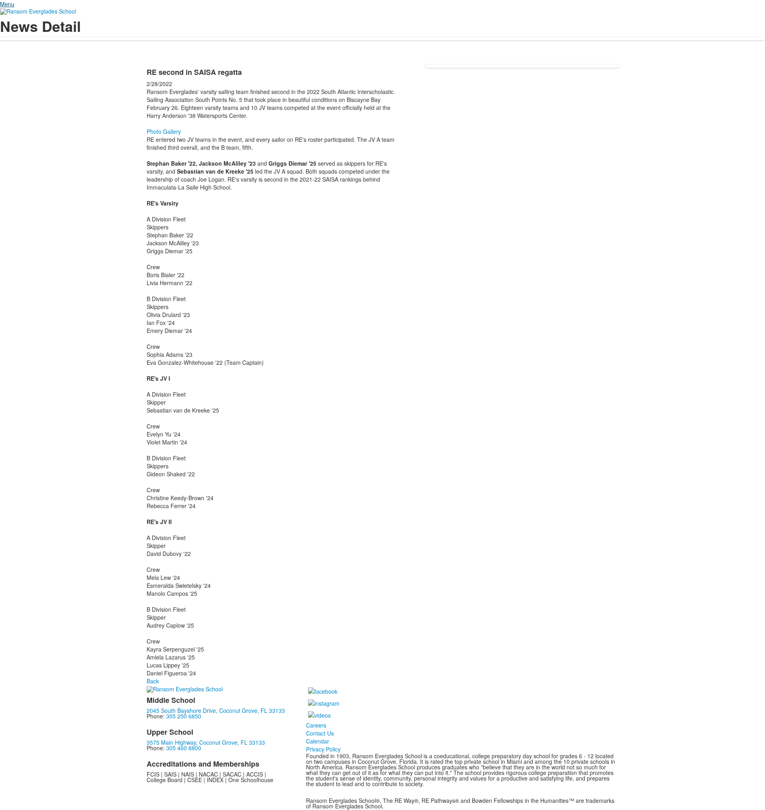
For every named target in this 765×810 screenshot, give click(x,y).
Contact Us (320, 733)
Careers (316, 725)
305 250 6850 (183, 716)
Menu (7, 4)
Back (153, 681)
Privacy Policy (323, 749)
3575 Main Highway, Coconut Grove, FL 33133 (206, 742)
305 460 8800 (183, 748)
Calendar (317, 741)
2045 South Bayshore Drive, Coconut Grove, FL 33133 (216, 710)
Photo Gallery (164, 131)
